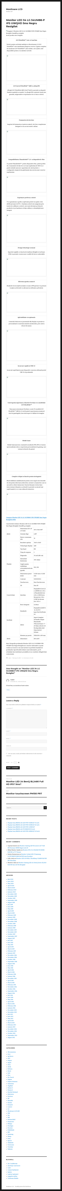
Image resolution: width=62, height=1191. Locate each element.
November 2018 (12, 921)
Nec (9, 1115)
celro (9, 658)
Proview (10, 1128)
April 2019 (11, 911)
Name (8, 731)
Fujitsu (10, 1079)
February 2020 (12, 890)
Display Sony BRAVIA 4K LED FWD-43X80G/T (21, 827)
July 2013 (10, 1014)
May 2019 (10, 909)
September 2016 (12, 961)
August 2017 (11, 938)
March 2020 (11, 887)
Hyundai (10, 1100)
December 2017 (12, 930)
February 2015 (12, 984)
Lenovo (10, 1107)
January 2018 (11, 928)
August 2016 (11, 963)
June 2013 (10, 1016)
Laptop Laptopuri (13, 1174)
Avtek (9, 1067)
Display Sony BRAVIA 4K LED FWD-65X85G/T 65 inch (23, 825)
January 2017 (11, 953)
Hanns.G (10, 1090)
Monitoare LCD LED (28, 658)
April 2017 (11, 947)
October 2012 (11, 1033)
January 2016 (11, 976)
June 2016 (10, 966)
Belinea (10, 1069)
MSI (9, 1113)
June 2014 (10, 997)
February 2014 (12, 1006)
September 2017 (12, 936)
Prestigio (10, 1126)
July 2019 (10, 904)
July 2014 (10, 995)
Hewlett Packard (13, 1092)
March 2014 (11, 1003)
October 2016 (11, 959)
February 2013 (12, 1025)
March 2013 (11, 1022)
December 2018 (12, 919)
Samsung (10, 1134)
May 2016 (10, 968)
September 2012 (12, 1035)
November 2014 (12, 987)
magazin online (12, 1176)
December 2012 (12, 1029)
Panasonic (11, 1121)
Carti (9, 1168)
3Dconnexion (12, 1052)
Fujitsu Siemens (12, 1081)
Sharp (9, 1136)
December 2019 (12, 894)
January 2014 (11, 1008)
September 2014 (12, 991)
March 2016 (11, 972)
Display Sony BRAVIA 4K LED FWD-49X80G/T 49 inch (24, 831)
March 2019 (11, 913)
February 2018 (12, 925)
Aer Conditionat (12, 1163)
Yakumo (10, 1149)
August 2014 (11, 993)
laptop (10, 1172)
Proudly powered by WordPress (23, 1186)
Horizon (10, 1096)
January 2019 (11, 917)
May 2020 (11, 883)
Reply (8, 689)
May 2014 (10, 999)
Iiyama (10, 1102)
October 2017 (11, 934)
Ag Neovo (10, 1056)
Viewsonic (11, 1145)
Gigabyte (10, 1086)
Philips (10, 1123)
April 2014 (11, 1001)
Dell (9, 1073)
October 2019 (11, 898)
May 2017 (10, 944)
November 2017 (12, 932)
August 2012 (11, 1037)
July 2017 (10, 940)
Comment (9, 708)
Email (8, 738)
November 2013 (12, 1012)
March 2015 (11, 982)
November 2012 (12, 1031)
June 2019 (10, 906)
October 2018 (11, 923)
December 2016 (12, 955)
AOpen (10, 1060)
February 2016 (12, 974)
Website (8, 745)
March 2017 (11, 949)
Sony (9, 1138)
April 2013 (11, 1020)
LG (22, 658)
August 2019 (11, 902)
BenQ (9, 1071)
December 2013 (12, 1010)
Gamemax (11, 1083)
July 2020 (10, 879)
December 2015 (12, 978)
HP (8, 1098)
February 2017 (12, 951)
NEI (9, 1117)
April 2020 (11, 885)
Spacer (10, 1140)
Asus (9, 1064)
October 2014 (11, 989)
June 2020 (11, 881)
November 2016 (12, 957)
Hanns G (10, 1088)
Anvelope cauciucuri (14, 1165)
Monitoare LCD (14, 9)
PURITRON (11, 1130)
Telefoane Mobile (13, 1178)
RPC (9, 1132)
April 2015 (11, 980)
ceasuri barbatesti (13, 1170)
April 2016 (11, 970)
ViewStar (10, 1147)
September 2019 (12, 900)
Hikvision (11, 1094)
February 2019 (12, 915)
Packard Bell (11, 1119)
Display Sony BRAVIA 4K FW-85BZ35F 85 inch (21, 829)
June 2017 (10, 942)
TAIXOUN (10, 1142)
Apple (9, 1062)
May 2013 (10, 1018)
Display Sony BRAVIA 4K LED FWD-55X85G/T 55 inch (23, 823)
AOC (9, 1058)
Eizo (9, 1075)
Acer (9, 1054)
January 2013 (11, 1027)
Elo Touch (11, 1077)
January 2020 (12, 892)
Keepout (10, 1104)
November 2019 (12, 896)
